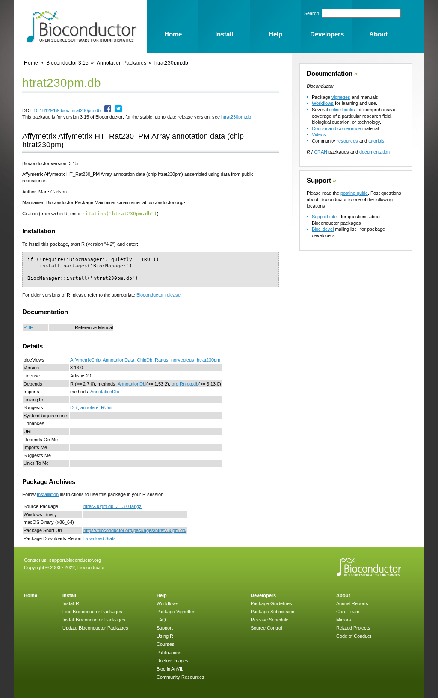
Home (31, 63)
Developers (263, 595)
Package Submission (272, 611)
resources (347, 140)
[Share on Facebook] (107, 110)
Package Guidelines (271, 603)
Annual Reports (352, 603)
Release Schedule (269, 619)
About (343, 595)
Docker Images (173, 660)
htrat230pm (208, 359)
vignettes (340, 97)
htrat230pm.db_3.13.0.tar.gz (112, 506)
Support (319, 180)
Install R (70, 603)
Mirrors (343, 619)
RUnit (106, 407)
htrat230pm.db (236, 116)
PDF (28, 327)
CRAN (320, 151)
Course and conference (336, 128)
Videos (319, 134)
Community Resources (180, 677)
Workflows (323, 103)
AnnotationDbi (132, 383)
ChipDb (144, 359)
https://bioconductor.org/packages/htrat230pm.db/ (134, 530)
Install (69, 595)
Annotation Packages (121, 63)
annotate (89, 407)
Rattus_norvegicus (174, 359)
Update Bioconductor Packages (95, 627)
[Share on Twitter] (118, 110)
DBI (74, 407)
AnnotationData (118, 359)
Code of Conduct (353, 636)
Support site (324, 216)
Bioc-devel (323, 229)
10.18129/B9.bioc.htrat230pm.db (67, 110)
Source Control (266, 627)
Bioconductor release (158, 294)
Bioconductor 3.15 (67, 63)
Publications (169, 652)
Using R (165, 636)
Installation (48, 494)
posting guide (354, 193)
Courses (166, 644)
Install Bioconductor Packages (93, 619)
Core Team (347, 611)
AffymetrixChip (85, 359)
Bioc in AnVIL (170, 668)
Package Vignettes (176, 611)
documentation (374, 151)
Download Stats (99, 538)
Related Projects (353, 627)
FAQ (161, 619)
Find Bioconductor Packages (92, 611)
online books (342, 109)
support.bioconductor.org (75, 560)
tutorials (376, 140)
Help (162, 595)
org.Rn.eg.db (185, 383)
